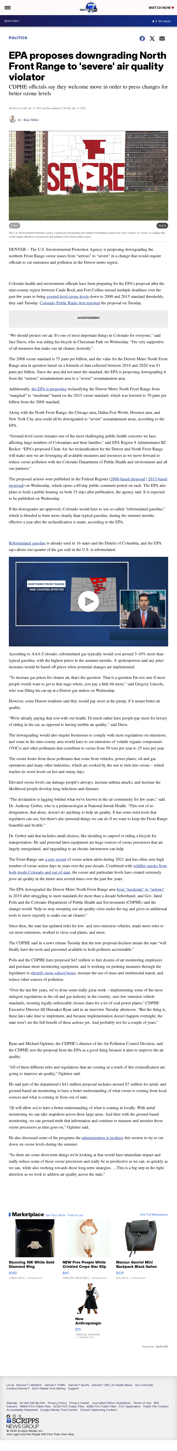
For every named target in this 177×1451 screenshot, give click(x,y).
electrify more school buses (53, 972)
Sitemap (11, 1403)
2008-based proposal (128, 478)
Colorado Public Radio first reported (70, 302)
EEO (156, 1403)
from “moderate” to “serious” (140, 889)
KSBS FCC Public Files (101, 1406)
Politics (18, 38)
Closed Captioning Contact (98, 1409)
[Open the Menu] (7, 7)
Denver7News (9, 1416)
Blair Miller (31, 119)
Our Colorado (144, 1385)
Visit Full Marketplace (154, 1214)
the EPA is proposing (49, 388)
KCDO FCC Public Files (69, 1406)
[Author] (12, 121)
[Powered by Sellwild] (162, 1346)
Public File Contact (156, 1406)
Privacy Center (79, 1403)
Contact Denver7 (18, 1388)
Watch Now (160, 8)
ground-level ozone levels (68, 296)
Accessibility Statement (22, 1409)
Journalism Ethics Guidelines (111, 1403)
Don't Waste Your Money (49, 1388)
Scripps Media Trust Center (58, 1409)
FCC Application (130, 1406)
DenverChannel (21, 1416)
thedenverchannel (15, 1416)
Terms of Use (142, 1403)
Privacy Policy (57, 1403)
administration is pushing (102, 1137)
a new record (55, 859)
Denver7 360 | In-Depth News (112, 1385)
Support (73, 1388)
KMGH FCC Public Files (35, 1406)
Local (10, 1385)
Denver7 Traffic (55, 1385)
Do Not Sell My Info (32, 1403)
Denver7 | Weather (29, 1385)
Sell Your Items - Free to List (64, 1215)
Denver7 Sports (78, 1385)
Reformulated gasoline (27, 543)
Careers (11, 1406)
